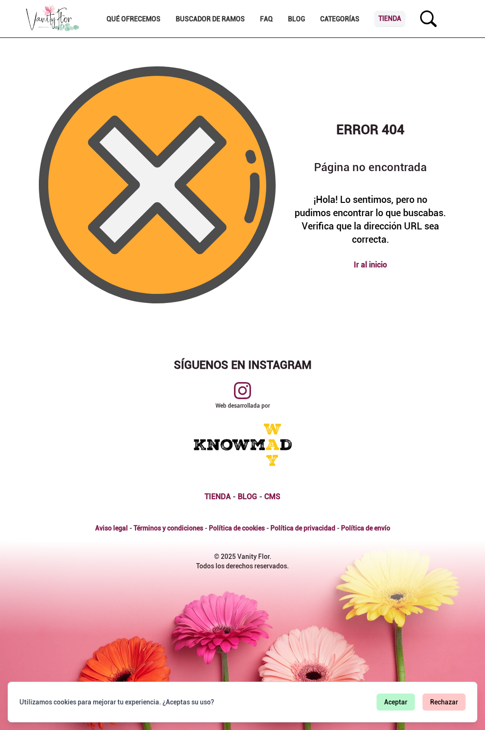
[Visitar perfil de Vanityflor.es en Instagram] (242, 390)
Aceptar (395, 702)
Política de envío (365, 528)
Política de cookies (237, 528)
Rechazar (444, 702)
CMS (272, 496)
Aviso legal (111, 528)
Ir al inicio (370, 264)
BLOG (247, 496)
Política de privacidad (302, 528)
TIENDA (218, 496)
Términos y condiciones (168, 528)
